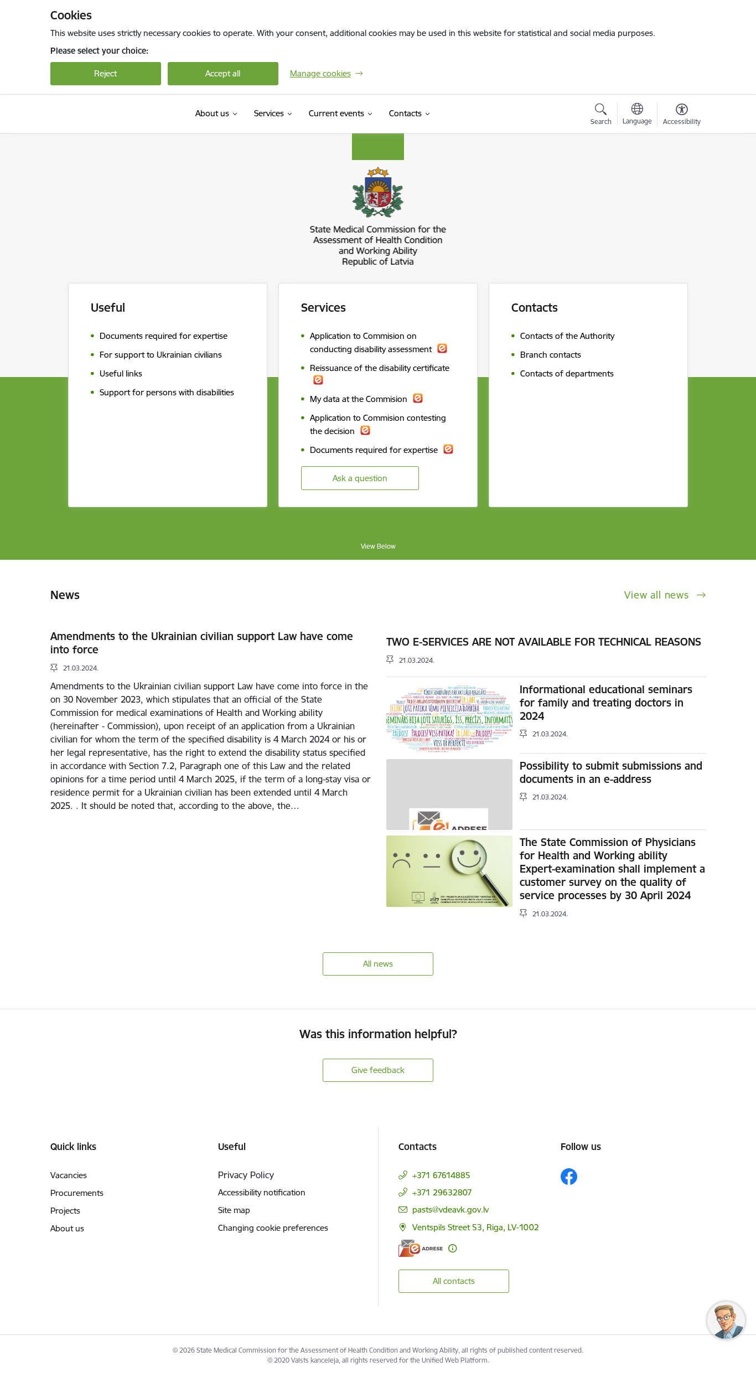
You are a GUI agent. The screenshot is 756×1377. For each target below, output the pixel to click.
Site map (234, 1210)
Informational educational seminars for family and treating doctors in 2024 (606, 703)
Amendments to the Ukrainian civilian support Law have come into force (201, 643)
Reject (105, 73)
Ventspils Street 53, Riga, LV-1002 (475, 1227)
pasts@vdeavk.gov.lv (450, 1209)
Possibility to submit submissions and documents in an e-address (611, 772)
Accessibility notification (261, 1192)
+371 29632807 (442, 1192)
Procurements (76, 1193)
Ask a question (360, 478)
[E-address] (420, 1248)
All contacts (454, 1281)
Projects (65, 1210)
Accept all (222, 73)
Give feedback (378, 1070)
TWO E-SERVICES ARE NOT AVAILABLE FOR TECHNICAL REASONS (543, 641)
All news (378, 963)
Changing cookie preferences (273, 1228)
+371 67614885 (441, 1175)
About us (67, 1228)
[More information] (452, 1248)
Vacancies (68, 1175)
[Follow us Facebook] (569, 1176)
